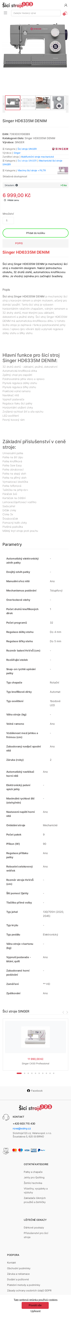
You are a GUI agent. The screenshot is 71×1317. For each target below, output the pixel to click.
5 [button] (35, 1073)
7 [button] (42, 1073)
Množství (8, 213)
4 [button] (32, 1073)
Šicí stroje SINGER (27, 160)
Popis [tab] (19, 243)
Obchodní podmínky (18, 1268)
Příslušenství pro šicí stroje (36, 1235)
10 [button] (53, 1073)
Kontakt (11, 1262)
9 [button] (50, 1073)
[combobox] (36, 13)
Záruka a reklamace (18, 1273)
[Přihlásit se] (65, 5)
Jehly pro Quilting (34, 1177)
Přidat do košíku (35, 233)
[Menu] (5, 13)
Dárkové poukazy (34, 1227)
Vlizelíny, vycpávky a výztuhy (36, 1190)
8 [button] (46, 1073)
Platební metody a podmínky (23, 1284)
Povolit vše (35, 1305)
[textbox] (36, 13)
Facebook (37, 1090)
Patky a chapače (33, 1171)
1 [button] (19, 1073)
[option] (35, 45)
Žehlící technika (33, 1183)
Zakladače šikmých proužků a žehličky (35, 1199)
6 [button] (39, 1073)
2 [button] (24, 1073)
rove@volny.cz (22, 1128)
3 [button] (28, 1073)
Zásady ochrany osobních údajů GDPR (29, 1290)
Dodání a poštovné (18, 1279)
